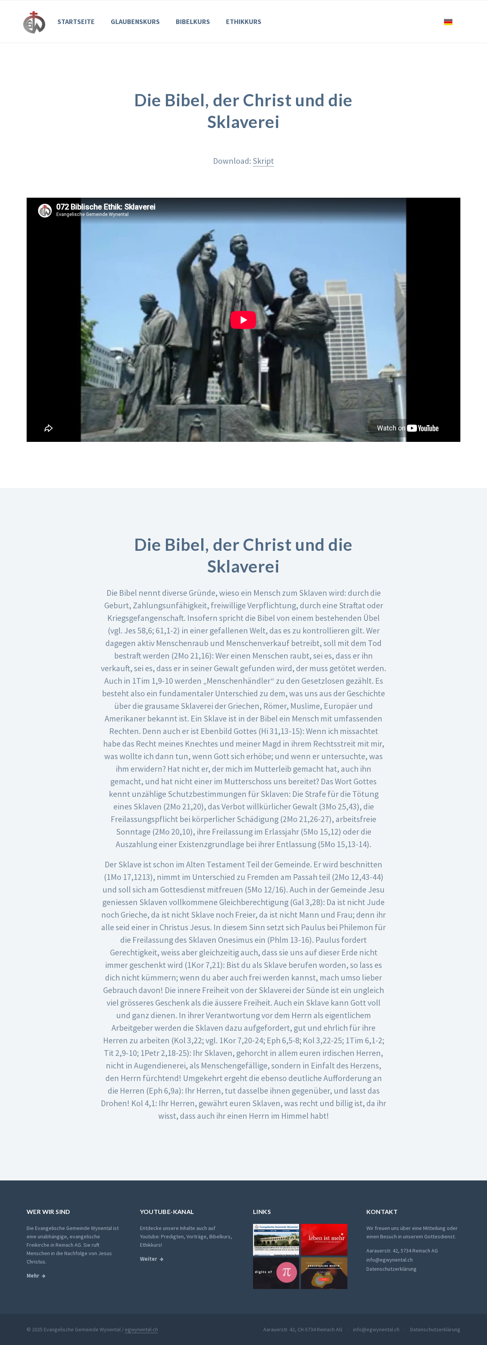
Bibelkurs (193, 21)
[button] (448, 22)
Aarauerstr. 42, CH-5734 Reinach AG (302, 1329)
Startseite (76, 21)
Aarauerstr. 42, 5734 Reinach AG (402, 1250)
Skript (263, 160)
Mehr (33, 1275)
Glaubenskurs (135, 21)
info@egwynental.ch (389, 1259)
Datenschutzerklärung (391, 1268)
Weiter (148, 1258)
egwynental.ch (141, 1329)
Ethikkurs (243, 21)
